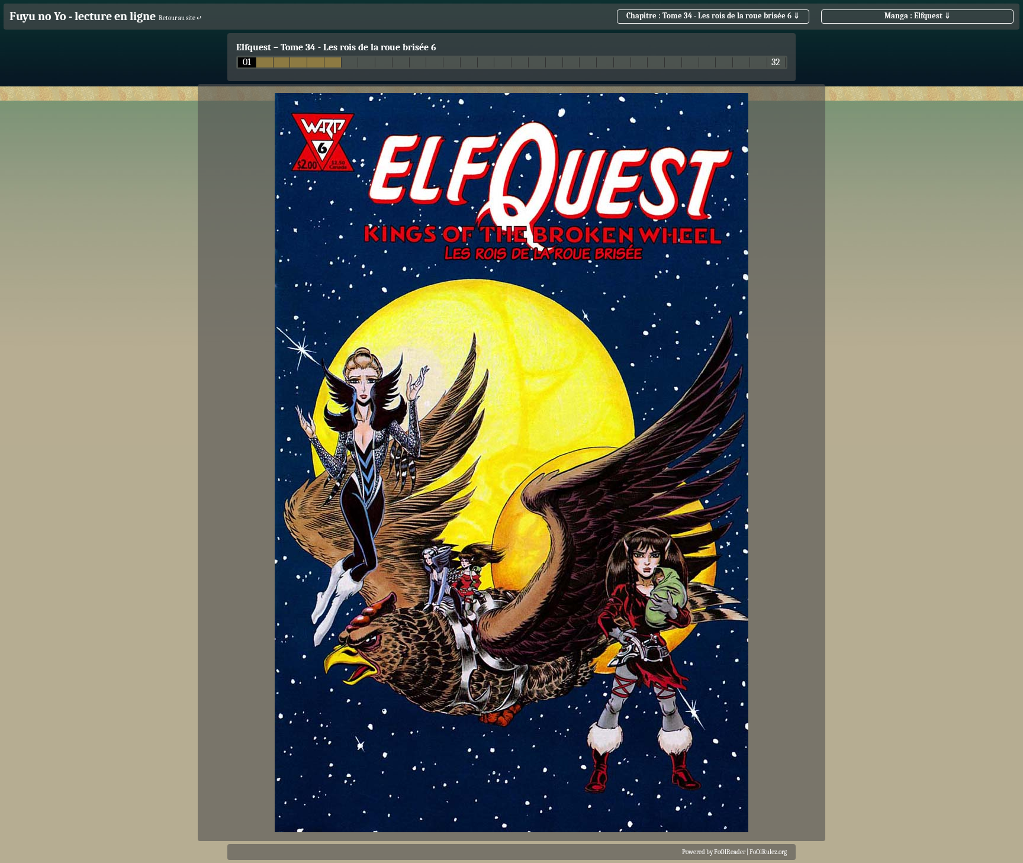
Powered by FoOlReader (713, 852)
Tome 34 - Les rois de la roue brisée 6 (358, 47)
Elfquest (253, 47)
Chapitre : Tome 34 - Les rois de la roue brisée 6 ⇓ (713, 15)
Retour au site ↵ (180, 18)
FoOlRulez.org (768, 852)
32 (775, 62)
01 (247, 62)
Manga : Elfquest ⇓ (917, 15)
